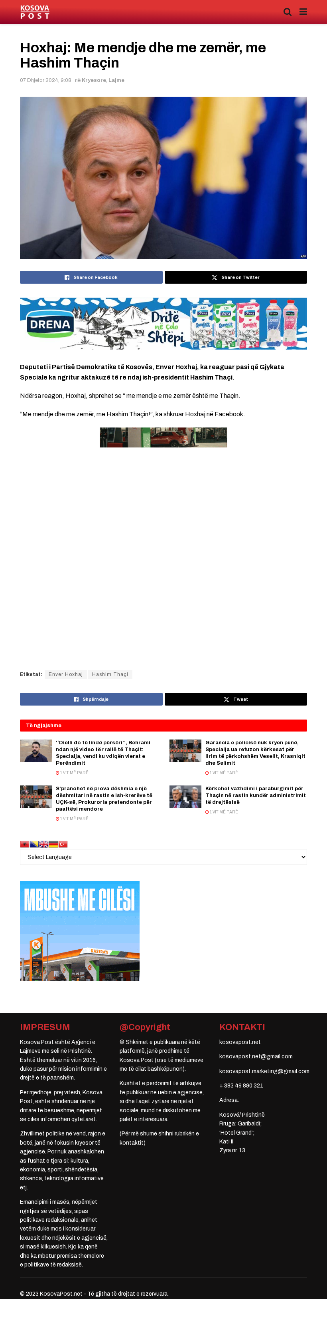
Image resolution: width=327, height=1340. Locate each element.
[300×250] (80, 931)
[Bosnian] (34, 844)
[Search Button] (288, 12)
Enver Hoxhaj (66, 674)
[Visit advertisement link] (163, 324)
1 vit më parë (74, 773)
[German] (53, 844)
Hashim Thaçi (110, 674)
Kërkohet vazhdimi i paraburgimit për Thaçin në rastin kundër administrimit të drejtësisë (255, 795)
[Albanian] (25, 844)
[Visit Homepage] (35, 12)
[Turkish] (63, 844)
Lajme (116, 80)
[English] (44, 844)
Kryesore (94, 80)
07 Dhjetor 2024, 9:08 (45, 80)
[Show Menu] (303, 12)
